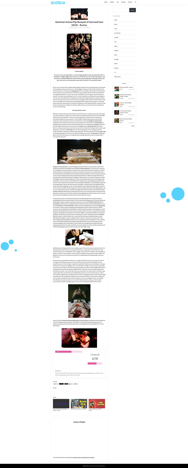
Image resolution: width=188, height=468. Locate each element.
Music (115, 55)
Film (118, 2)
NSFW (115, 63)
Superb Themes (101, 466)
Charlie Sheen (75, 90)
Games (116, 46)
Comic (115, 28)
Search (132, 10)
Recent (124, 83)
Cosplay (116, 37)
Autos (115, 20)
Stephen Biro (102, 205)
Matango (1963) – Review (126, 87)
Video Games (117, 76)
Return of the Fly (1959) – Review (78, 409)
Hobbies (112, 2)
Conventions (117, 33)
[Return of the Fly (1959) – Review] (79, 403)
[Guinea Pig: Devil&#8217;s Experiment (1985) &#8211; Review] (61, 403)
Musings (123, 2)
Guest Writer (86, 27)
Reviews (130, 2)
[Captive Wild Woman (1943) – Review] (97, 403)
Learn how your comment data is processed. (83, 457)
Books (105, 2)
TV (135, 2)
